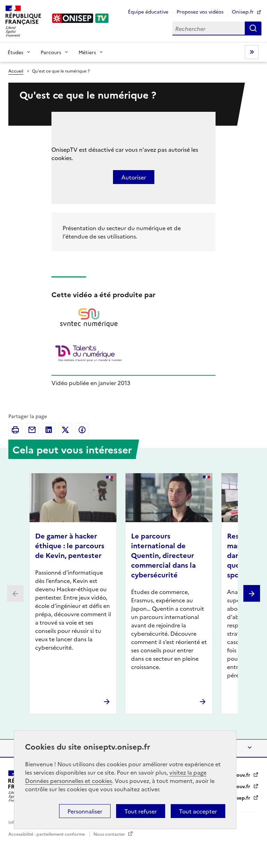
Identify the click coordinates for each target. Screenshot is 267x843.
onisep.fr (240, 797)
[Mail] (32, 430)
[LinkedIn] (49, 430)
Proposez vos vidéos (200, 11)
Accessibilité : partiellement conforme (47, 834)
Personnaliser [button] (84, 811)
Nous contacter (110, 834)
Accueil (15, 71)
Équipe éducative (148, 11)
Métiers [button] (87, 52)
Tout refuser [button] (140, 811)
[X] (65, 430)
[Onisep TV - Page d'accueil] (80, 18)
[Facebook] (82, 430)
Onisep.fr (243, 11)
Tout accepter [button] (198, 811)
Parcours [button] (51, 52)
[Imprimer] (15, 430)
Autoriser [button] (133, 177)
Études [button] (15, 52)
